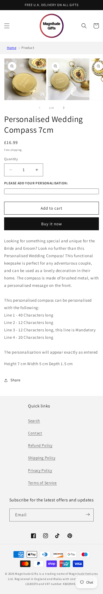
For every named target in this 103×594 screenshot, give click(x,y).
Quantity (11, 159)
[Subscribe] (88, 515)
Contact (35, 433)
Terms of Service (42, 482)
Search (34, 420)
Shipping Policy (41, 457)
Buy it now (51, 223)
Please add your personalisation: (36, 183)
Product (27, 47)
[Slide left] (40, 108)
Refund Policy (40, 445)
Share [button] (15, 380)
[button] (7, 26)
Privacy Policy (40, 470)
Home (11, 47)
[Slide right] (64, 108)
